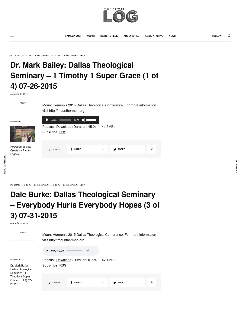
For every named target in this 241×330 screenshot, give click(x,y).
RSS (62, 131)
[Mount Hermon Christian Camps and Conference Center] (120, 15)
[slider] (91, 119)
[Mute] (83, 120)
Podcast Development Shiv (68, 55)
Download (63, 126)
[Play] (47, 120)
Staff (23, 103)
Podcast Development (36, 55)
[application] (70, 120)
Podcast (15, 55)
